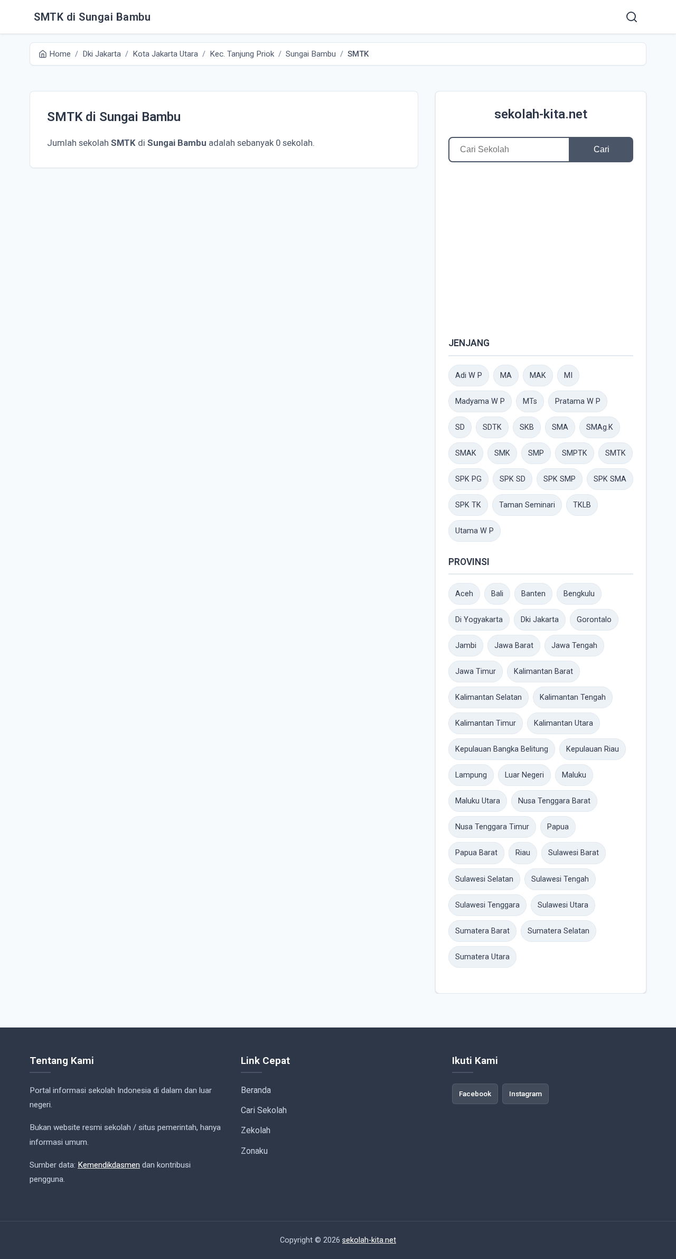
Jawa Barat (513, 645)
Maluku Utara (477, 801)
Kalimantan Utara (563, 723)
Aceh (464, 593)
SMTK (615, 453)
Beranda (256, 1090)
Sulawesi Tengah (560, 879)
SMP (536, 453)
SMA (560, 427)
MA (506, 375)
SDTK (492, 427)
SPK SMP (559, 479)
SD (460, 427)
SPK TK (468, 505)
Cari (601, 149)
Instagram (525, 1093)
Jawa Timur (475, 671)
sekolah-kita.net (540, 114)
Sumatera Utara (482, 956)
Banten (533, 593)
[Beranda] (631, 16)
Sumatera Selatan (558, 931)
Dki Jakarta (540, 619)
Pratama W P (577, 401)
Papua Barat (476, 852)
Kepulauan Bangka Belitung (501, 749)
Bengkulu (579, 593)
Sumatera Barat (482, 931)
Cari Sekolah (264, 1110)
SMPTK (574, 453)
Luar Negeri (524, 775)
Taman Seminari (527, 505)
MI (568, 375)
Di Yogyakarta (479, 619)
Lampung (471, 775)
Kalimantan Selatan (488, 697)
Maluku (574, 775)
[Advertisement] (540, 249)
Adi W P (468, 375)
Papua (558, 826)
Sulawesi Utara (563, 905)
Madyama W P (480, 401)
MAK (538, 375)
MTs (530, 401)
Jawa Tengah (574, 645)
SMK (502, 453)
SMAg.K (599, 427)
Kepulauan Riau (592, 749)
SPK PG (468, 479)
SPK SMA (610, 479)
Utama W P (474, 530)
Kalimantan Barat (543, 671)
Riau (522, 852)
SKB (527, 427)
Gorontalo (594, 619)
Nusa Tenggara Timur (492, 826)
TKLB (582, 505)
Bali (497, 593)
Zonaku (254, 1151)
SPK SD (512, 479)
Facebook (475, 1093)
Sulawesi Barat (573, 852)
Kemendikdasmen (109, 1165)
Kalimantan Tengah (573, 697)
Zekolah (255, 1130)
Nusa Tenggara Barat (554, 801)
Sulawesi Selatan (484, 879)
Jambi (465, 645)
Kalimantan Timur (485, 723)
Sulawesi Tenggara (487, 905)
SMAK (465, 453)
